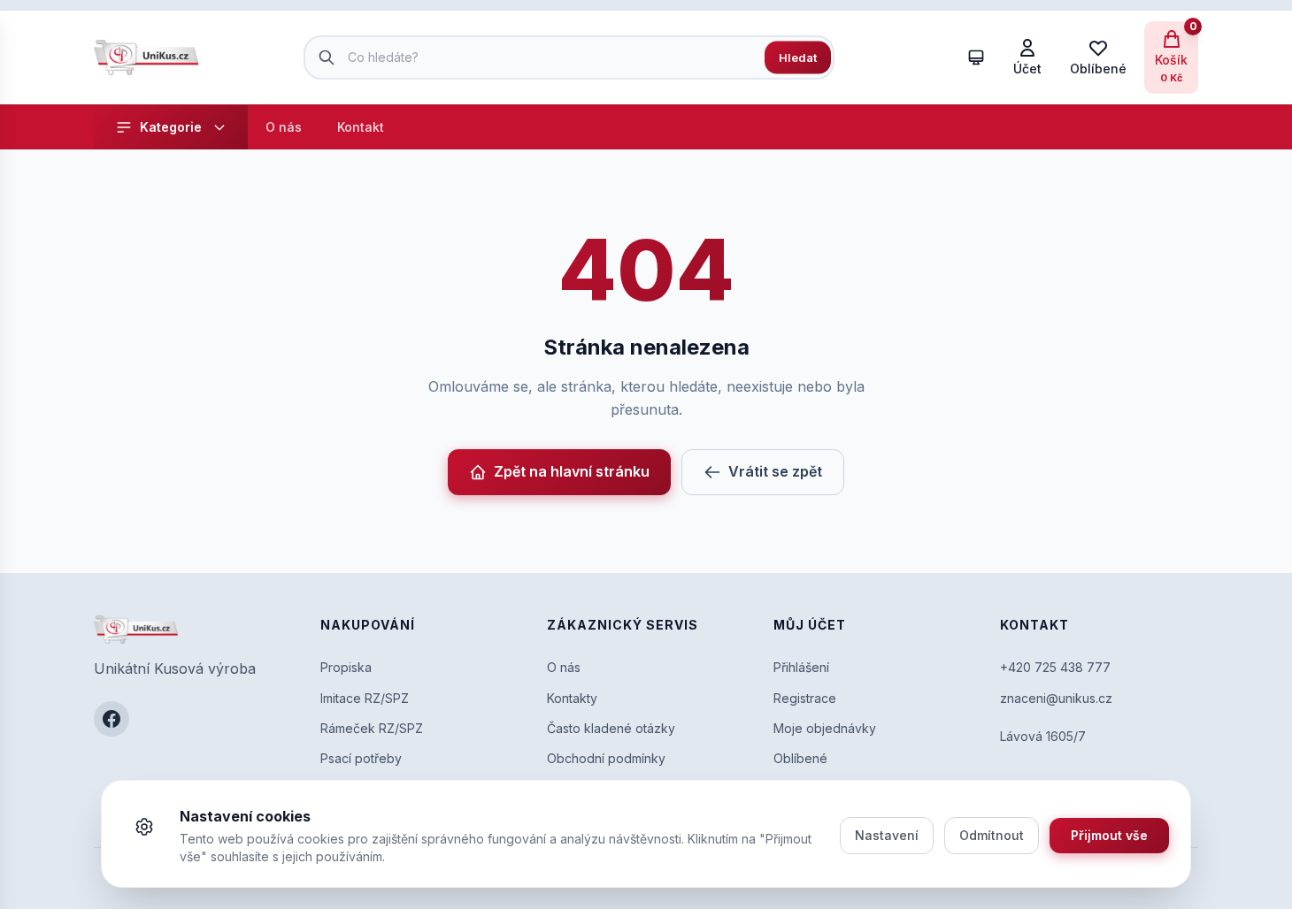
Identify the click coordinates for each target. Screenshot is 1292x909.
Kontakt (360, 126)
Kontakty (572, 698)
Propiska (346, 667)
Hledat (798, 57)
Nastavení (887, 835)
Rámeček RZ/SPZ (371, 728)
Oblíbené (800, 758)
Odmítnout (991, 835)
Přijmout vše (1109, 835)
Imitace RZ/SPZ (364, 698)
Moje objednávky (824, 728)
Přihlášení (801, 667)
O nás (283, 126)
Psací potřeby (361, 758)
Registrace (804, 698)
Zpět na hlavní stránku (572, 471)
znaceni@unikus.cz (1056, 698)
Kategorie (171, 126)
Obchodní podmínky (606, 758)
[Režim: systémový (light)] (976, 57)
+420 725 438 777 (1055, 667)
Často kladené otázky (611, 728)
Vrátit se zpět (775, 471)
